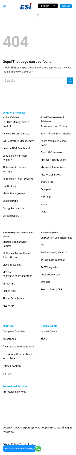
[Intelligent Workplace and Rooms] (26, 6)
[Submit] (70, 80)
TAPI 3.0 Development (53, 259)
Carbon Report (11, 215)
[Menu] (5, 6)
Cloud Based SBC (12, 264)
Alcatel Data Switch (13, 298)
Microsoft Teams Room (53, 167)
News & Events (49, 331)
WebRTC (45, 282)
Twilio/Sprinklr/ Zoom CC (54, 252)
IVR (43, 245)
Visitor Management (14, 193)
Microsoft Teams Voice (53, 159)
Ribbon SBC (9, 291)
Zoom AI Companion (52, 152)
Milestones (9, 339)
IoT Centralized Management (19, 141)
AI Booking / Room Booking (18, 178)
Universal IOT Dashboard (16, 148)
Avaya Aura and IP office (54, 126)
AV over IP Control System (17, 133)
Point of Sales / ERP (51, 289)
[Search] (38, 15)
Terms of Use (26, 444)
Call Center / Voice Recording (56, 237)
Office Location (12, 366)
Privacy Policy (10, 444)
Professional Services (14, 391)
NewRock (46, 196)
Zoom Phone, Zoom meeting (56, 133)
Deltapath (46, 189)
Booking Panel (10, 200)
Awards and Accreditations (18, 346)
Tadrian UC (47, 182)
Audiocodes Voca (50, 274)
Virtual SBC (9, 283)
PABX (44, 211)
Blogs (44, 338)
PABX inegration (50, 267)
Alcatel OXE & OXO (51, 174)
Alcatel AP (8, 305)
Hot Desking (9, 186)
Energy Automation (13, 208)
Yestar (44, 204)
